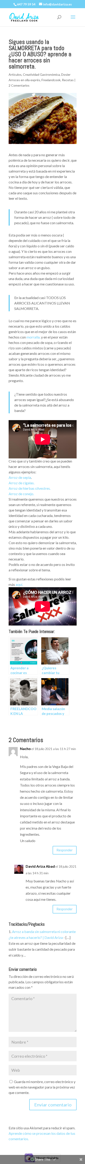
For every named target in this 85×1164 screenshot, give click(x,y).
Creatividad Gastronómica (41, 74)
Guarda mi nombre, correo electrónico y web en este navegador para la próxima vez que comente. (42, 1087)
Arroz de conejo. (21, 494)
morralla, (33, 337)
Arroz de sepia (20, 477)
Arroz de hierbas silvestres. (30, 488)
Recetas (68, 80)
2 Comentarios (19, 85)
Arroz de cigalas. (21, 483)
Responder (64, 850)
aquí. (19, 584)
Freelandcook (51, 80)
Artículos (15, 74)
